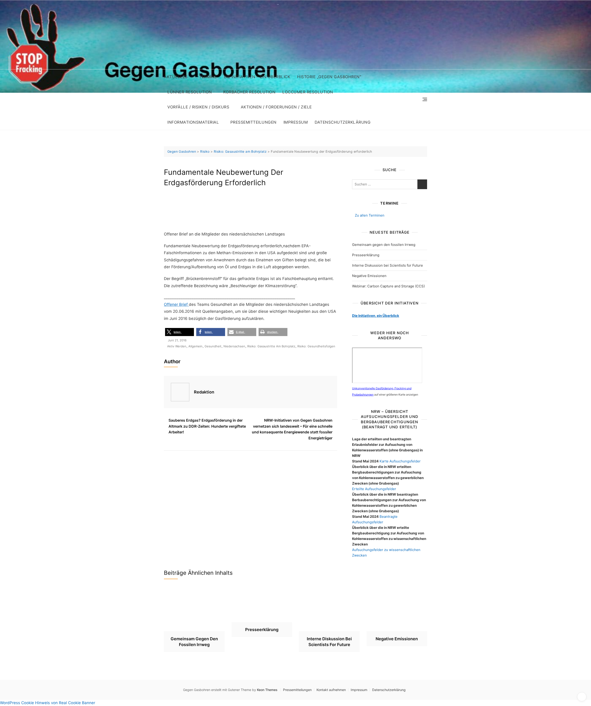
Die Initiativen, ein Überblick (375, 315)
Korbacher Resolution (249, 92)
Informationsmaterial (193, 122)
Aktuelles (176, 76)
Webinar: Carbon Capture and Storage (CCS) (388, 286)
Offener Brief (176, 304)
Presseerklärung (365, 255)
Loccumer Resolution (307, 92)
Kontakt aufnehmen (331, 690)
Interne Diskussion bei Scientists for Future (387, 265)
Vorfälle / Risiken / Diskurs (198, 107)
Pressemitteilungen (253, 122)
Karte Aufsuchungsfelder (400, 461)
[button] (179, 332)
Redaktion (204, 392)
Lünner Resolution (189, 92)
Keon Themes (267, 690)
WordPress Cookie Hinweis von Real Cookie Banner (47, 702)
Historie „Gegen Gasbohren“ (329, 76)
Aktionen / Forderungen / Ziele (276, 107)
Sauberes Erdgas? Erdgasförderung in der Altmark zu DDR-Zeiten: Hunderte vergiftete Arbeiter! (207, 426)
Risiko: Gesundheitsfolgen (316, 346)
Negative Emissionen (369, 276)
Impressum (295, 122)
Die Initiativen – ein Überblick (257, 76)
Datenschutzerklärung (343, 122)
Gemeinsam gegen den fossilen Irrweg (383, 244)
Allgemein (195, 346)
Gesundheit (213, 346)
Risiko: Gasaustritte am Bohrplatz (271, 346)
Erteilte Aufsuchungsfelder (374, 489)
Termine (208, 76)
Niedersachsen (234, 346)
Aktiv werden (176, 346)
